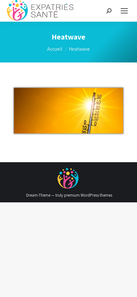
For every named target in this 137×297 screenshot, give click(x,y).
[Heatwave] (68, 111)
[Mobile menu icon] (124, 10)
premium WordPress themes (88, 195)
